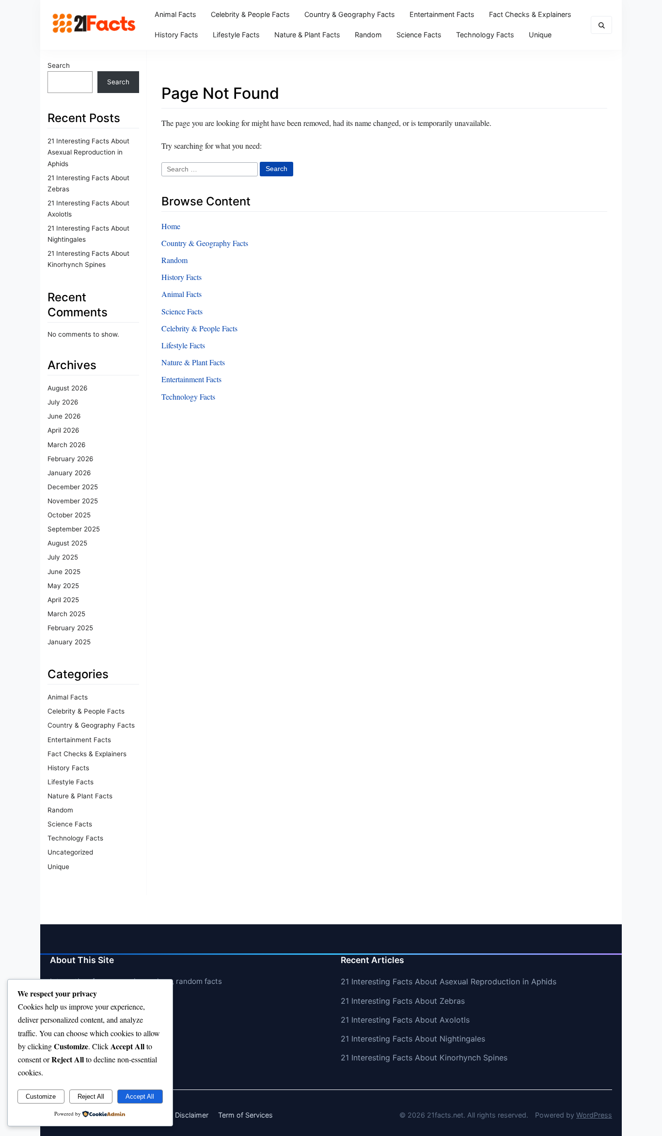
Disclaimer (191, 1115)
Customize (41, 1096)
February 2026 (70, 459)
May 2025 (63, 586)
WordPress (594, 1115)
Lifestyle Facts (236, 35)
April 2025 (63, 600)
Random (368, 35)
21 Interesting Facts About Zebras (403, 1001)
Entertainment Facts (442, 14)
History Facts (176, 35)
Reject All (91, 1096)
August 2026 (67, 388)
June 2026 (63, 416)
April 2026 (63, 430)
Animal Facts (175, 14)
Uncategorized (70, 852)
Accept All (140, 1096)
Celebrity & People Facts (250, 14)
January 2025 (69, 642)
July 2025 (62, 557)
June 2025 (63, 572)
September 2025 (73, 529)
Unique (540, 35)
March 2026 (66, 445)
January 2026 (69, 473)
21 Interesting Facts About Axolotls (405, 1020)
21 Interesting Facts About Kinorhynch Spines (424, 1057)
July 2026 (62, 402)
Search (58, 65)
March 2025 (66, 614)
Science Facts (418, 35)
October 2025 (69, 515)
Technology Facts (485, 35)
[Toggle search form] (601, 25)
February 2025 (70, 628)
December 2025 (72, 487)
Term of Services (245, 1115)
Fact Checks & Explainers (530, 14)
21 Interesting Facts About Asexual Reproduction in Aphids (88, 152)
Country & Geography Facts (349, 14)
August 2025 (67, 543)
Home (170, 226)
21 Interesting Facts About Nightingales (413, 1038)
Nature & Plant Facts (307, 35)
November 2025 (72, 501)
